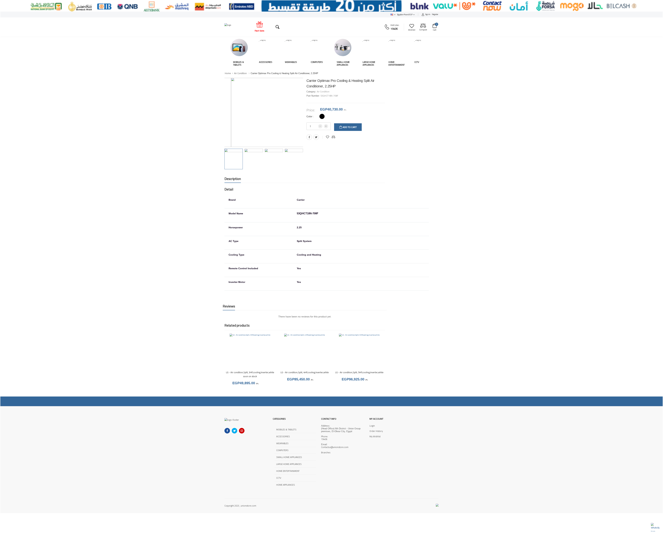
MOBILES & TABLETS (238, 63)
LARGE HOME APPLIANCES (369, 63)
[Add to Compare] (333, 137)
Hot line (395, 25)
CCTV (416, 62)
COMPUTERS (317, 62)
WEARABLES (291, 62)
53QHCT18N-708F (329, 96)
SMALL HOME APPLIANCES (343, 63)
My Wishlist (375, 436)
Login (372, 426)
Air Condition (240, 73)
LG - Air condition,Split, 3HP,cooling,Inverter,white (250, 372)
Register (431, 14)
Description (232, 178)
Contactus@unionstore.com (334, 447)
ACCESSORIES (265, 62)
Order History (376, 431)
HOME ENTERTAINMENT (396, 63)
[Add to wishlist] (327, 137)
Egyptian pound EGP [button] (404, 14)
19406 (394, 28)
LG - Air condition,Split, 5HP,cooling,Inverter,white (359, 372)
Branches (325, 452)
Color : (310, 116)
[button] (392, 14)
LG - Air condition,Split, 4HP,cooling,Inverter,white (305, 372)
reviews (229, 306)
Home (228, 73)
